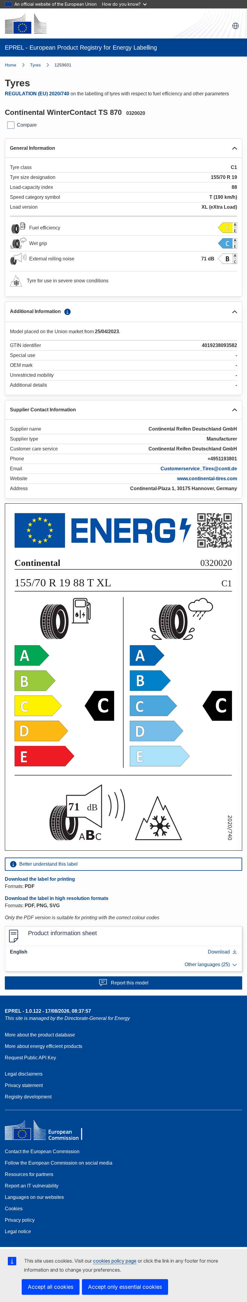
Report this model (130, 982)
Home (10, 65)
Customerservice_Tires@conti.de (199, 468)
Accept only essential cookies (125, 1287)
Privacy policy (20, 1220)
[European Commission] (25, 23)
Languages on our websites (34, 1197)
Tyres (35, 65)
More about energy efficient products (43, 1046)
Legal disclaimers (23, 1073)
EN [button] (235, 25)
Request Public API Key (30, 1057)
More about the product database (40, 1034)
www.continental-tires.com (207, 478)
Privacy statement (24, 1085)
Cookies (14, 1208)
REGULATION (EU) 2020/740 (37, 93)
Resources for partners (29, 1174)
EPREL (48, 1011)
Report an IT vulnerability (31, 1185)
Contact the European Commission (42, 1151)
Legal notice (18, 1231)
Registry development (28, 1096)
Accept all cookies (50, 1287)
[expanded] (234, 148)
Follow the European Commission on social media (58, 1162)
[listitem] (42, 65)
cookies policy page (114, 1261)
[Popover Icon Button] (67, 311)
